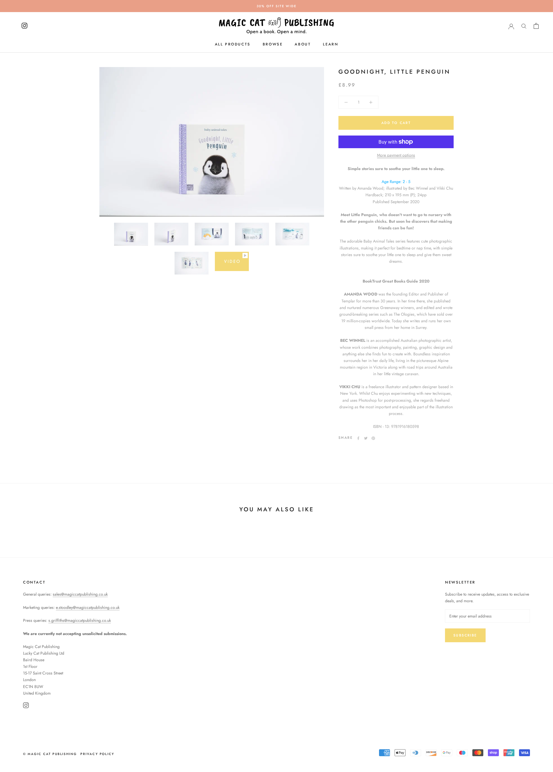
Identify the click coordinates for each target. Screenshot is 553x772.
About (303, 44)
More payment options (396, 155)
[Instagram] (26, 706)
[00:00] (211, 142)
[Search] (524, 25)
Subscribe (465, 635)
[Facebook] (358, 438)
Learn (330, 44)
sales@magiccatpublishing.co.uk (80, 594)
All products (233, 44)
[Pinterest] (373, 438)
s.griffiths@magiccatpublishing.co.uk (79, 620)
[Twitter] (366, 438)
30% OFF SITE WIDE (276, 6)
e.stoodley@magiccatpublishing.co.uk (88, 607)
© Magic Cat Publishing (50, 754)
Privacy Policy (97, 754)
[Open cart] (536, 26)
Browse (273, 44)
